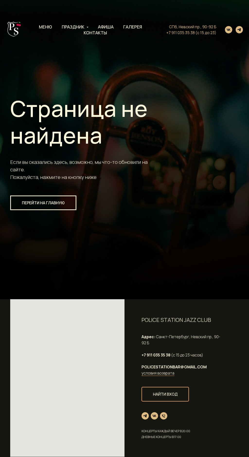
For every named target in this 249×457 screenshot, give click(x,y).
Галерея (132, 27)
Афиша (106, 27)
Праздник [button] (73, 27)
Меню (45, 27)
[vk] (228, 29)
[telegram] (239, 29)
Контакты (95, 33)
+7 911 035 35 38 (180, 32)
